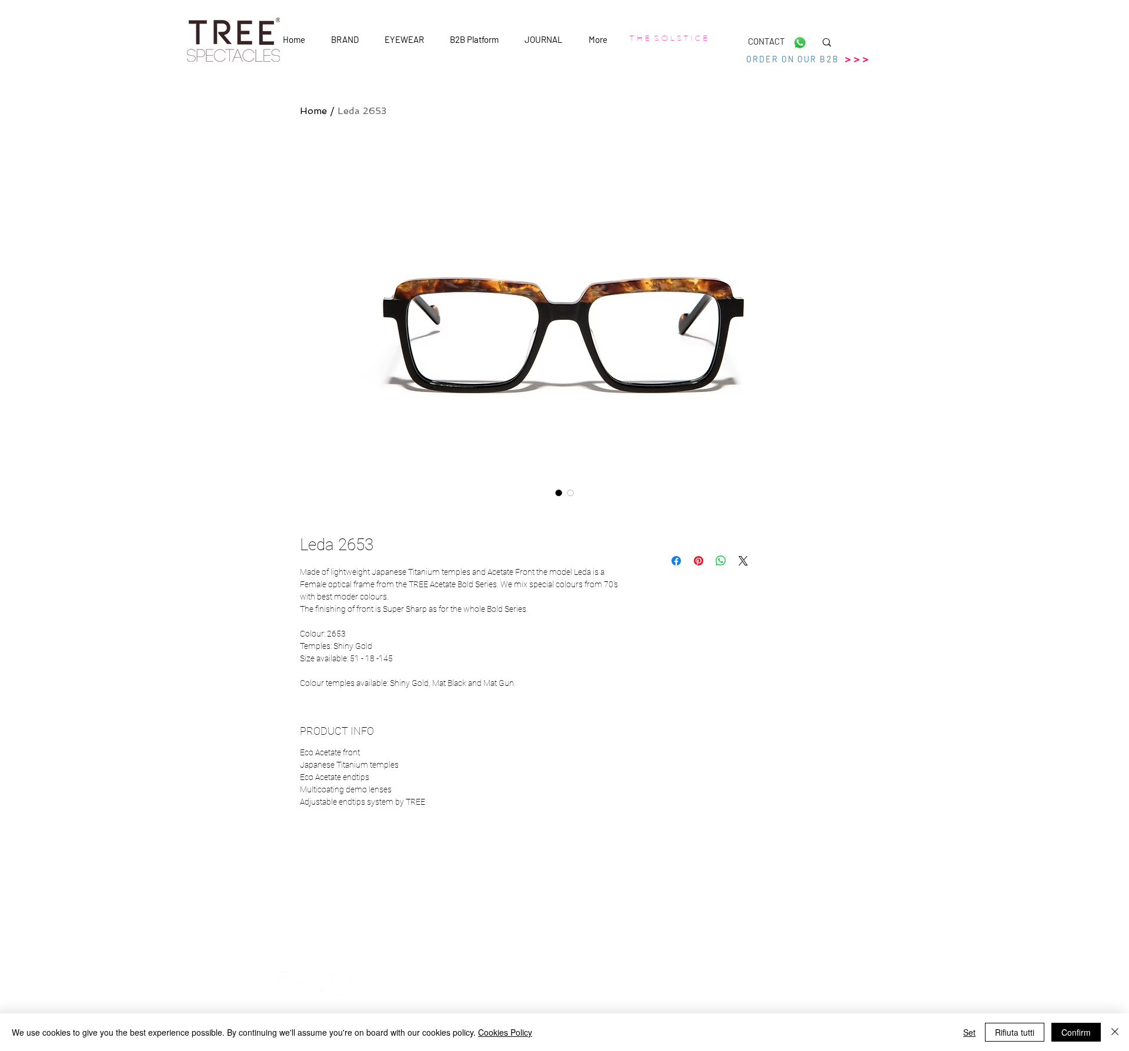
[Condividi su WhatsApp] (721, 561)
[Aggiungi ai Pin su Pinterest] (699, 561)
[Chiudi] (1115, 1032)
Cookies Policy (505, 1032)
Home (313, 110)
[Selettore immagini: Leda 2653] (558, 492)
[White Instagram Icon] (340, 983)
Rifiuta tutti (1014, 1032)
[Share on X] (743, 561)
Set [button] (969, 1032)
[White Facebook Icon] (291, 983)
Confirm (1076, 1032)
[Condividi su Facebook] (676, 561)
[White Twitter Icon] (316, 983)
